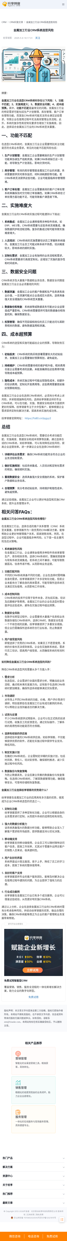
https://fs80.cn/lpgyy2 (38, 418)
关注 (37, 37)
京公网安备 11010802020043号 (27, 1218)
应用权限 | (31, 1215)
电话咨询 (33, 1236)
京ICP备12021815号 (48, 1218)
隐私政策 (39, 1215)
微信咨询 (14, 1236)
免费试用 (52, 1236)
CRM (4, 22)
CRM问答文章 (16, 22)
